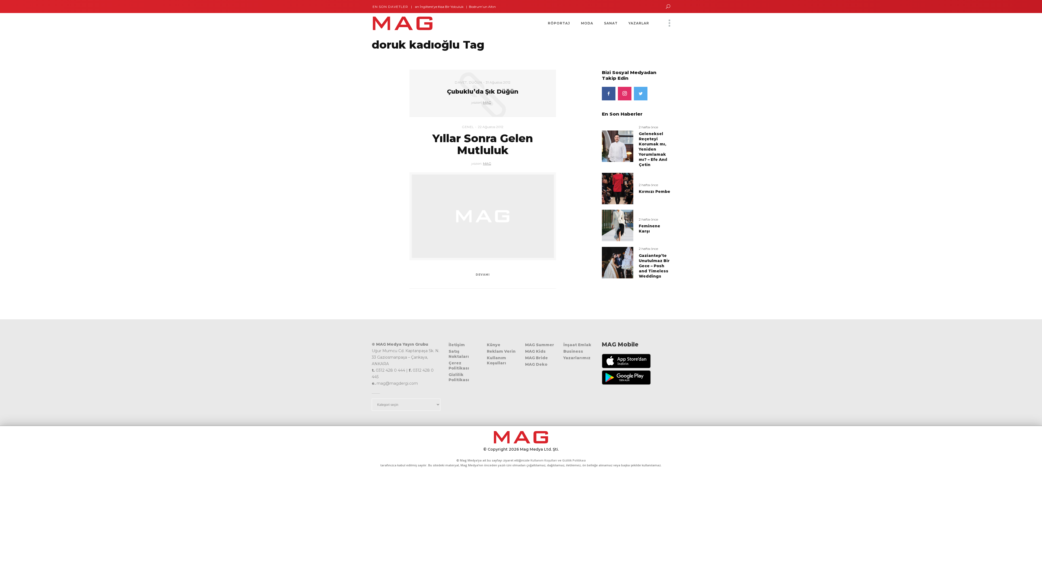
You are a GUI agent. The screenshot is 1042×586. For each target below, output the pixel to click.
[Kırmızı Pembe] (617, 188)
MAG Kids (535, 351)
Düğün (475, 82)
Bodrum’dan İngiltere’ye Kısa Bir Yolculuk (414, 7)
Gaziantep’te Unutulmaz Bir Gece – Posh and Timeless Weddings (654, 266)
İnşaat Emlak (577, 344)
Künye (493, 344)
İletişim (457, 344)
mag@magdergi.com (397, 383)
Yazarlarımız (576, 357)
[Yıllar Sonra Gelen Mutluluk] (482, 216)
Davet (461, 82)
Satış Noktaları (459, 354)
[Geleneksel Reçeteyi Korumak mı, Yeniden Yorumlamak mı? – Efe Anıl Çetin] (617, 146)
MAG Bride (536, 357)
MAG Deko (536, 364)
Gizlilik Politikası (459, 377)
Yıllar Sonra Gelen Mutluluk (482, 144)
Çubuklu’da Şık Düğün (482, 91)
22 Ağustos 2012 (490, 127)
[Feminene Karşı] (617, 225)
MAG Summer (539, 344)
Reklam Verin (501, 351)
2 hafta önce (648, 127)
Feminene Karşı (649, 229)
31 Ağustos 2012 (498, 82)
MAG (487, 102)
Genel (468, 127)
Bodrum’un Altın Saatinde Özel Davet (482, 7)
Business (573, 351)
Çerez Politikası (459, 366)
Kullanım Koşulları (496, 360)
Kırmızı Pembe (654, 191)
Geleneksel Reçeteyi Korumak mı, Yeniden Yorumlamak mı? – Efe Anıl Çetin (653, 149)
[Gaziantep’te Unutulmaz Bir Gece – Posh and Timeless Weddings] (617, 262)
